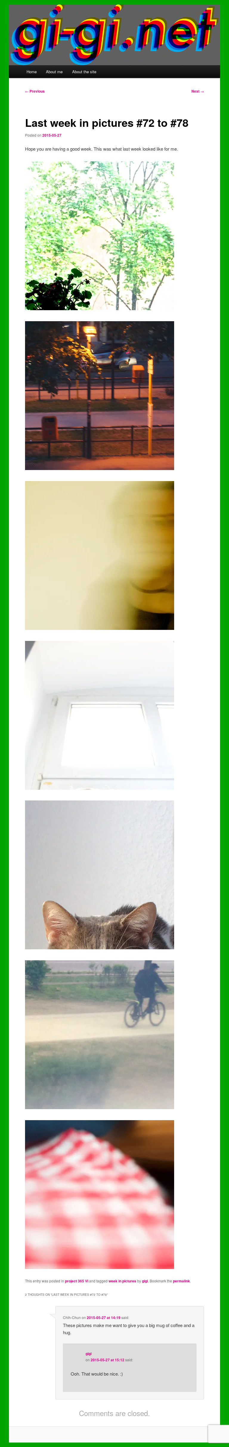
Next (197, 91)
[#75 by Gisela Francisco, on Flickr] (99, 788)
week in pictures (122, 1281)
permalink (181, 1281)
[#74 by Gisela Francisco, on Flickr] (99, 628)
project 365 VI (76, 1281)
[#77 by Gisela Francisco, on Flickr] (99, 1107)
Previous (35, 91)
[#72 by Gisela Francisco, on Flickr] (99, 308)
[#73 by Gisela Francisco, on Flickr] (99, 468)
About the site (84, 71)
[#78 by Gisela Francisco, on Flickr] (99, 1267)
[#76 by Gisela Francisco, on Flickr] (99, 947)
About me (54, 71)
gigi (145, 1281)
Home (32, 71)
